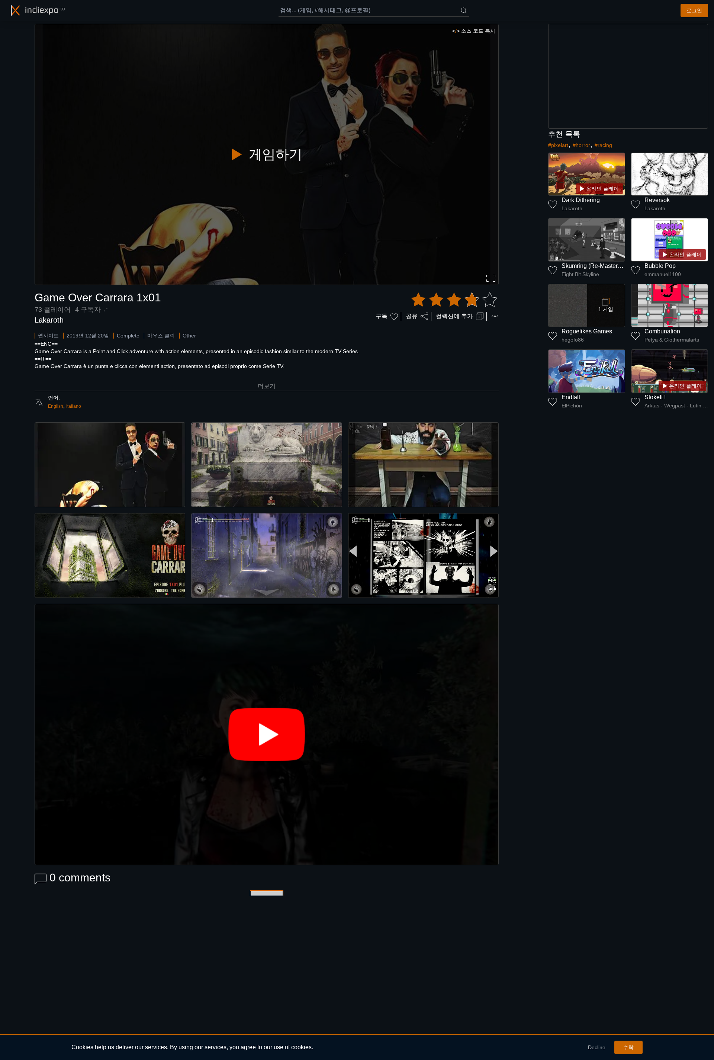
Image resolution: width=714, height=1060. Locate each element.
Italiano (73, 406)
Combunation (662, 331)
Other (189, 336)
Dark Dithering (581, 200)
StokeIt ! (655, 397)
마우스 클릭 (161, 336)
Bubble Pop (660, 266)
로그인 (694, 10)
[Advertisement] (628, 76)
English (55, 406)
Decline (596, 1047)
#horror (581, 145)
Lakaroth (49, 320)
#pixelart (558, 145)
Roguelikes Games (587, 331)
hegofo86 (573, 340)
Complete (128, 336)
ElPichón (572, 406)
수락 (628, 1047)
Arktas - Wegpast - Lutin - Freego (676, 406)
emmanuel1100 (662, 274)
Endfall (571, 397)
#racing (603, 145)
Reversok (657, 200)
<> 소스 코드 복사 (473, 31)
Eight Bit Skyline (580, 274)
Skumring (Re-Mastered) (594, 266)
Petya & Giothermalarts (671, 340)
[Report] (495, 316)
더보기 (267, 386)
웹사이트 (48, 336)
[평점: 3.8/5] (454, 300)
